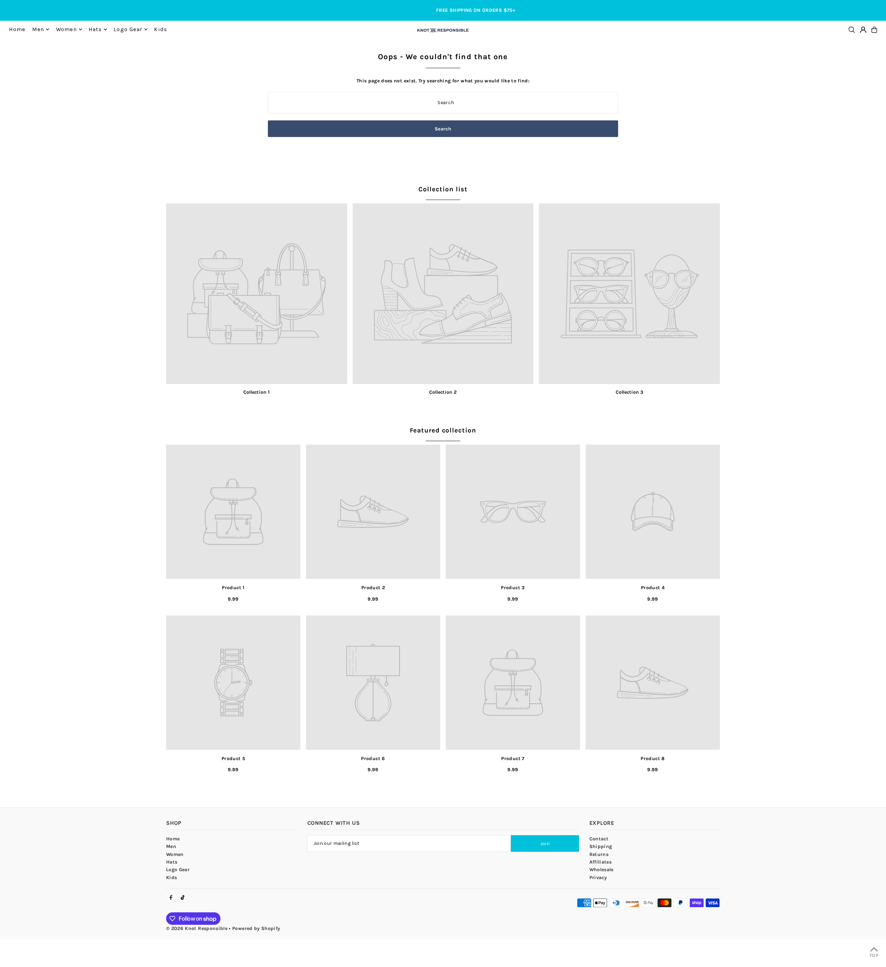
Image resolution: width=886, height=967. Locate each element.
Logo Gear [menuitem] (128, 29)
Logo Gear (178, 870)
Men (171, 846)
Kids (171, 878)
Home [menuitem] (17, 29)
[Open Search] (852, 30)
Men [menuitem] (38, 29)
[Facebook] (171, 898)
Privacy (598, 878)
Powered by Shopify (256, 928)
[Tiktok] (182, 898)
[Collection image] (256, 293)
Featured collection (443, 430)
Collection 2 (442, 392)
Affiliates (600, 862)
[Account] (863, 30)
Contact (598, 839)
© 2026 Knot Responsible (196, 928)
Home (173, 839)
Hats (171, 862)
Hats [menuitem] (95, 29)
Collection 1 (256, 392)
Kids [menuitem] (160, 29)
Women (175, 854)
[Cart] (874, 30)
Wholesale (601, 870)
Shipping (600, 846)
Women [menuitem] (66, 29)
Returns (598, 854)
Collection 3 (629, 392)
